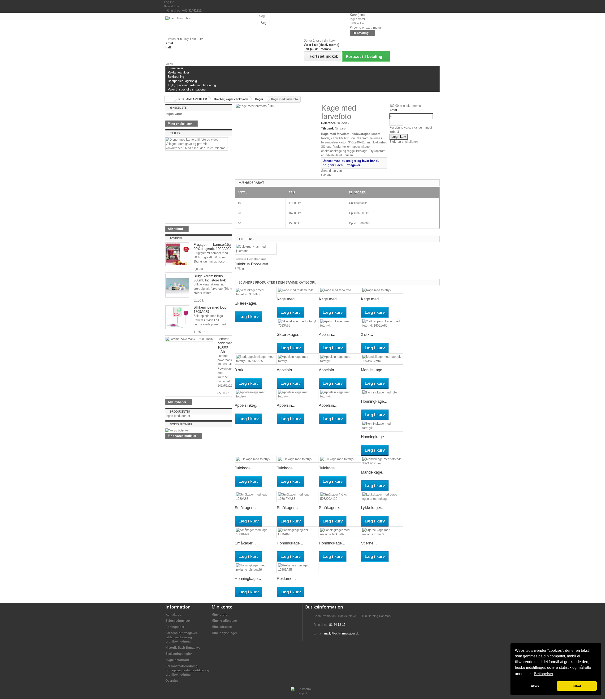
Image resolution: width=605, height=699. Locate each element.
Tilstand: (327, 128)
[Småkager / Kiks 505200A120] (340, 496)
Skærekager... (247, 303)
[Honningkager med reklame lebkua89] (340, 532)
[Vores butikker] (198, 430)
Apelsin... (327, 334)
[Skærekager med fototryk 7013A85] (298, 323)
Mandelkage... (373, 370)
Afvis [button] (535, 686)
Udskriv (326, 175)
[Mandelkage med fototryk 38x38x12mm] (382, 461)
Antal (393, 110)
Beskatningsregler (178, 654)
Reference (328, 123)
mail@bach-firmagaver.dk (341, 633)
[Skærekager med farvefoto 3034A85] (256, 292)
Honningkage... (374, 401)
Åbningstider (174, 627)
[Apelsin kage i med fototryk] (340, 323)
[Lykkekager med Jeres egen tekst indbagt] (382, 496)
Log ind (169, 2)
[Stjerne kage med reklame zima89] (382, 532)
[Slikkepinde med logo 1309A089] (177, 317)
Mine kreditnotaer (224, 620)
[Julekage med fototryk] (256, 459)
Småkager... (245, 507)
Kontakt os (171, 6)
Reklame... (286, 578)
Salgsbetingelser (177, 620)
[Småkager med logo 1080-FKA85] (298, 496)
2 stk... (367, 334)
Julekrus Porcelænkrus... (252, 259)
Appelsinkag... (247, 405)
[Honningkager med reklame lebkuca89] (256, 567)
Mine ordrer (220, 614)
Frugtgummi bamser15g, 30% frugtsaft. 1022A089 (213, 246)
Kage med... (287, 299)
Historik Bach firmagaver (183, 647)
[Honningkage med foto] (382, 392)
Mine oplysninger (224, 633)
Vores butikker (181, 424)
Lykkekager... (373, 507)
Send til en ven (331, 171)
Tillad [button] (576, 686)
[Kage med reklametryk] (298, 290)
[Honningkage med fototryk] (382, 425)
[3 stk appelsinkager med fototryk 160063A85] (256, 359)
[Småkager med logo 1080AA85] (256, 532)
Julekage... (244, 468)
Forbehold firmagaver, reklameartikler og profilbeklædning (181, 637)
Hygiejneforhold (177, 660)
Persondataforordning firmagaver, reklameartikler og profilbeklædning (187, 670)
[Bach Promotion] (210, 26)
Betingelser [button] (543, 674)
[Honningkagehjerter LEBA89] (298, 532)
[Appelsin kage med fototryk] (298, 359)
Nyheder (176, 238)
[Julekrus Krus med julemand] (256, 249)
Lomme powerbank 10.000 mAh (225, 345)
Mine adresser (222, 627)
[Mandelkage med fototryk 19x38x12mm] (382, 359)
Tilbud (175, 133)
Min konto (222, 607)
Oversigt (171, 680)
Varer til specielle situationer (187, 89)
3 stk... (241, 370)
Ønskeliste (178, 108)
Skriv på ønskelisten (403, 141)
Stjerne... (369, 543)
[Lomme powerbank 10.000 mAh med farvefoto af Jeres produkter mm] (189, 339)
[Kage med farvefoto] (340, 290)
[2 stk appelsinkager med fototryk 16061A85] (382, 323)
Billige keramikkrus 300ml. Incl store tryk (210, 278)
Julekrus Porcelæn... (253, 264)
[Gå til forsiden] (169, 99)
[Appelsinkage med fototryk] (256, 394)
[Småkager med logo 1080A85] (256, 496)
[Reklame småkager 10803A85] (298, 567)
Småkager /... (331, 507)
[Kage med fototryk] (382, 290)
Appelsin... (286, 370)
